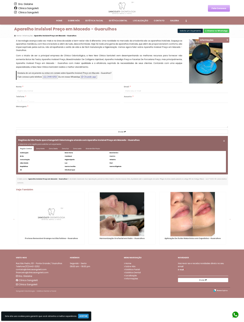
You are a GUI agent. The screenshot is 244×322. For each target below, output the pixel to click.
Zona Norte (40, 149)
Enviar (121, 132)
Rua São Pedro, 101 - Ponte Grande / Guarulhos (39, 263)
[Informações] (186, 20)
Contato (159, 20)
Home (59, 20)
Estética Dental (118, 20)
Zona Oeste (53, 149)
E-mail (181, 269)
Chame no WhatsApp (217, 31)
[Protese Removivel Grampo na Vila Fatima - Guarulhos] (51, 214)
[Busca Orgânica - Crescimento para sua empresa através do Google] (221, 290)
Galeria (174, 20)
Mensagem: (22, 106)
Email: (127, 86)
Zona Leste (77, 149)
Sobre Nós (74, 20)
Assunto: (128, 96)
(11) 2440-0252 (50, 77)
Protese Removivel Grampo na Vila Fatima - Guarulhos (51, 238)
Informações (131, 278)
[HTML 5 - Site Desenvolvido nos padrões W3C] (191, 290)
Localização (140, 20)
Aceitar (83, 316)
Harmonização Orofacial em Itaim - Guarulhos (122, 238)
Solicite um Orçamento (190, 31)
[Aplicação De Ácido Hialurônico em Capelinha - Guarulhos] (192, 214)
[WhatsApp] (235, 314)
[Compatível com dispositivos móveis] (209, 290)
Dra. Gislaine (25, 4)
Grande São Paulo (93, 149)
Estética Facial (94, 20)
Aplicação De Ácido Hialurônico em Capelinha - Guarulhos (193, 238)
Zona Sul (65, 149)
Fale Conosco (219, 8)
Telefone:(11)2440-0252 (28, 266)
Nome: (19, 86)
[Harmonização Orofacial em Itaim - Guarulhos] (122, 214)
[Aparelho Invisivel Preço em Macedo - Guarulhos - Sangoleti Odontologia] (122, 8)
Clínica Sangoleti (28, 8)
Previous (14, 219)
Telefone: (21, 96)
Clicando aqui (89, 77)
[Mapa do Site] (184, 290)
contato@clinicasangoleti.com (31, 269)
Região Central (26, 149)
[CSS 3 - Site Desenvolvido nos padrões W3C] (200, 290)
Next (230, 219)
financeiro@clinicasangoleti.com (32, 272)
